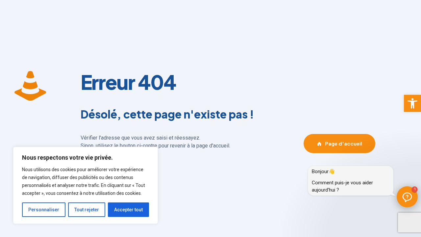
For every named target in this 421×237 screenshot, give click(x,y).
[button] (412, 103)
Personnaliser (43, 209)
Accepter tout (128, 209)
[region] (85, 185)
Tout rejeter (86, 209)
